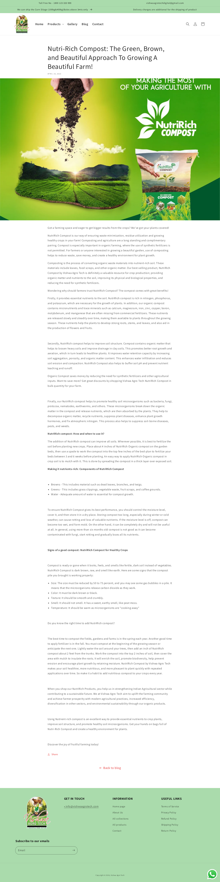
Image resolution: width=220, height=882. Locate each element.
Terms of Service (170, 806)
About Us (118, 812)
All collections (121, 818)
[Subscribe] (73, 850)
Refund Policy (169, 818)
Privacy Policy (168, 812)
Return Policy (168, 830)
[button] (55, 24)
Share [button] (55, 754)
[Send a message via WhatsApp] (212, 874)
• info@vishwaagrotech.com (81, 806)
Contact (117, 830)
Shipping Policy (169, 824)
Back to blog (112, 768)
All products (119, 824)
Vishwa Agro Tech (117, 875)
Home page (119, 806)
